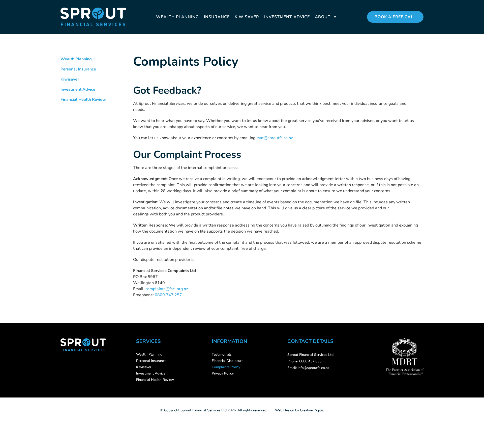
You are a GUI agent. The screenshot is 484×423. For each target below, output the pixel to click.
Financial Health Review (83, 99)
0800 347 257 (168, 295)
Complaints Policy (226, 367)
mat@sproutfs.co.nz (274, 138)
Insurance (217, 17)
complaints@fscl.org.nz (166, 289)
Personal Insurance (78, 69)
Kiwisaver (247, 17)
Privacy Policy (223, 373)
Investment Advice (287, 17)
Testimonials (222, 354)
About (322, 17)
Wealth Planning (177, 17)
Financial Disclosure (227, 360)
